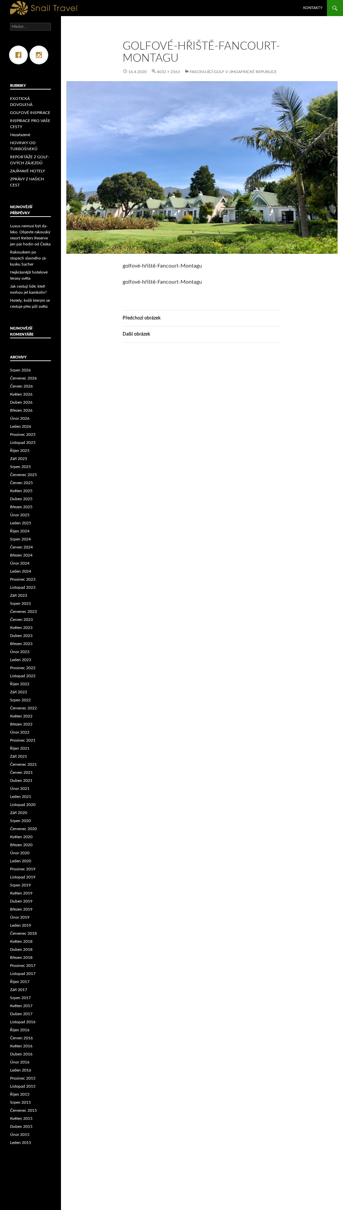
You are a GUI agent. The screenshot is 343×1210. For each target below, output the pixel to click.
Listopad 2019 (23, 877)
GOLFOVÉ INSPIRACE (30, 113)
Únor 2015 (19, 1135)
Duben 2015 (21, 1127)
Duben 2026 (21, 402)
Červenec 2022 (23, 708)
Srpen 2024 (20, 539)
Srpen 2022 (20, 700)
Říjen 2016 (19, 1030)
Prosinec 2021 (23, 740)
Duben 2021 (21, 781)
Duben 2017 (21, 1014)
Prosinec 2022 (23, 668)
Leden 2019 (20, 925)
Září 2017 (18, 990)
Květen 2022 (21, 716)
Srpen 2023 (20, 603)
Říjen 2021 (19, 748)
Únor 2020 (19, 853)
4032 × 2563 (168, 72)
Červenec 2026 (23, 378)
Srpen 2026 (20, 370)
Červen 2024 (21, 547)
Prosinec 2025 (23, 435)
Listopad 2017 (23, 974)
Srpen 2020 (20, 821)
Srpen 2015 (20, 1102)
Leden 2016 (20, 1070)
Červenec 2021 (23, 764)
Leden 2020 (20, 861)
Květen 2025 (21, 491)
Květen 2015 (21, 1118)
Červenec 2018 (23, 933)
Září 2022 (18, 692)
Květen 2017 (21, 1006)
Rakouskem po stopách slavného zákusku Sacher (28, 258)
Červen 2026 (21, 386)
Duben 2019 (21, 901)
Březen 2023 (21, 644)
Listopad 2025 (23, 443)
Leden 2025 (20, 523)
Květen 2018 (21, 941)
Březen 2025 (21, 507)
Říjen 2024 (19, 531)
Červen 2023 (21, 620)
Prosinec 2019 (23, 869)
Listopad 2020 (23, 805)
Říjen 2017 (19, 982)
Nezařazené (20, 135)
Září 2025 (18, 459)
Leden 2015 (20, 1143)
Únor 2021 (19, 789)
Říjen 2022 (19, 684)
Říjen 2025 (19, 451)
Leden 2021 (20, 797)
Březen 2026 (21, 410)
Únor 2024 (19, 563)
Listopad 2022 (23, 676)
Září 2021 (18, 756)
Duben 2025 (21, 499)
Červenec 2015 (23, 1110)
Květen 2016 (21, 1046)
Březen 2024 (21, 555)
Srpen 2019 (20, 885)
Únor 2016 (19, 1062)
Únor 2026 (19, 418)
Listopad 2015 (23, 1086)
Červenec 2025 (23, 475)
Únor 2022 (19, 732)
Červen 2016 (21, 1038)
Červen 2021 (21, 772)
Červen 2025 (21, 483)
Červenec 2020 (23, 829)
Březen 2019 (21, 909)
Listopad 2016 (23, 1022)
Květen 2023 (21, 628)
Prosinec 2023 (23, 579)
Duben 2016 (21, 1054)
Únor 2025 (19, 515)
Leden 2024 (20, 571)
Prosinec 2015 (23, 1078)
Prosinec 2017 (23, 966)
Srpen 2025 (20, 467)
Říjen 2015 (19, 1094)
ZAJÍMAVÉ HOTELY (27, 171)
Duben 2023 (21, 636)
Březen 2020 (21, 845)
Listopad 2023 (23, 587)
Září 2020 (18, 813)
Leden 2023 (20, 660)
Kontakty (313, 8)
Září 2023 (18, 595)
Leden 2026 (20, 426)
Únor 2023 (19, 652)
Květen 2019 (21, 893)
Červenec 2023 (23, 612)
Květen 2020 (21, 837)
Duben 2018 (21, 949)
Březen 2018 (21, 958)
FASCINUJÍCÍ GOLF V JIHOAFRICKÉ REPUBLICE (233, 72)
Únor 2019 (19, 917)
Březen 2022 (21, 724)
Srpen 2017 (20, 998)
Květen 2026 (21, 394)
